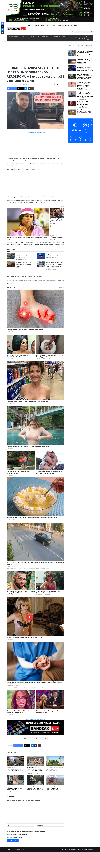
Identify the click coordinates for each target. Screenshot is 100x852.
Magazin (60, 25)
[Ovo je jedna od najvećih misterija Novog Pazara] (55, 761)
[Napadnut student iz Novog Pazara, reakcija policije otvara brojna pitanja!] (11, 264)
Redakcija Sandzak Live (13, 84)
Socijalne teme (57, 36)
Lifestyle (68, 25)
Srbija (37, 25)
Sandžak (29, 25)
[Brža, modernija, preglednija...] (35, 727)
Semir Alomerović (41, 739)
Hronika (32, 36)
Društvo (27, 36)
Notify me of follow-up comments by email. (18, 834)
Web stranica (40, 825)
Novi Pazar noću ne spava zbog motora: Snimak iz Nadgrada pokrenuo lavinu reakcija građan (15, 769)
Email (8, 825)
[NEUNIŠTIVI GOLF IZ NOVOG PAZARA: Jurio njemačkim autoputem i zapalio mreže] (11, 256)
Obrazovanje (45, 36)
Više (75, 25)
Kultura (63, 36)
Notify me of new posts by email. (15, 837)
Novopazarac (28, 739)
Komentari (89, 45)
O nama (85, 849)
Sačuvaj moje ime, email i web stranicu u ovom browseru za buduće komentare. (26, 831)
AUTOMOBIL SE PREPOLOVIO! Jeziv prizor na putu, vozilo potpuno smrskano (84, 61)
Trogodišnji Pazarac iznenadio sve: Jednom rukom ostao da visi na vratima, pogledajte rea (15, 788)
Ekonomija (38, 36)
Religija (50, 36)
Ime (8, 819)
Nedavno (71, 45)
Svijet (48, 25)
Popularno (80, 45)
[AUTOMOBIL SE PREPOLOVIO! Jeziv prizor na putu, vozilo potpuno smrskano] (72, 61)
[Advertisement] (35, 53)
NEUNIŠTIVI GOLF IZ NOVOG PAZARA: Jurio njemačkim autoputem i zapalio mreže (23, 255)
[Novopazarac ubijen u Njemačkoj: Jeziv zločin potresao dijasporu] (41, 256)
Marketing (90, 849)
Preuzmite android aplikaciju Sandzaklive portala (35, 719)
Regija (42, 25)
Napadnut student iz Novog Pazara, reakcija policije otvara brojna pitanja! (24, 264)
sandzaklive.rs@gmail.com (77, 849)
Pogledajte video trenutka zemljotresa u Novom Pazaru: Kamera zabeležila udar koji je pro (35, 788)
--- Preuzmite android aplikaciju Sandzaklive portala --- (35, 132)
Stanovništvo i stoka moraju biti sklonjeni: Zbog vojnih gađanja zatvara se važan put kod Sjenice (85, 111)
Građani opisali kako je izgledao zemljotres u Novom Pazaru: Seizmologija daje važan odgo (54, 788)
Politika (22, 36)
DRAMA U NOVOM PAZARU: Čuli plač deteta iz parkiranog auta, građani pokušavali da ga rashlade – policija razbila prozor (85, 68)
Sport (54, 25)
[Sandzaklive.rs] (16, 28)
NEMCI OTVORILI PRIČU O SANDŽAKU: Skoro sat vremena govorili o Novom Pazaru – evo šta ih (35, 769)
